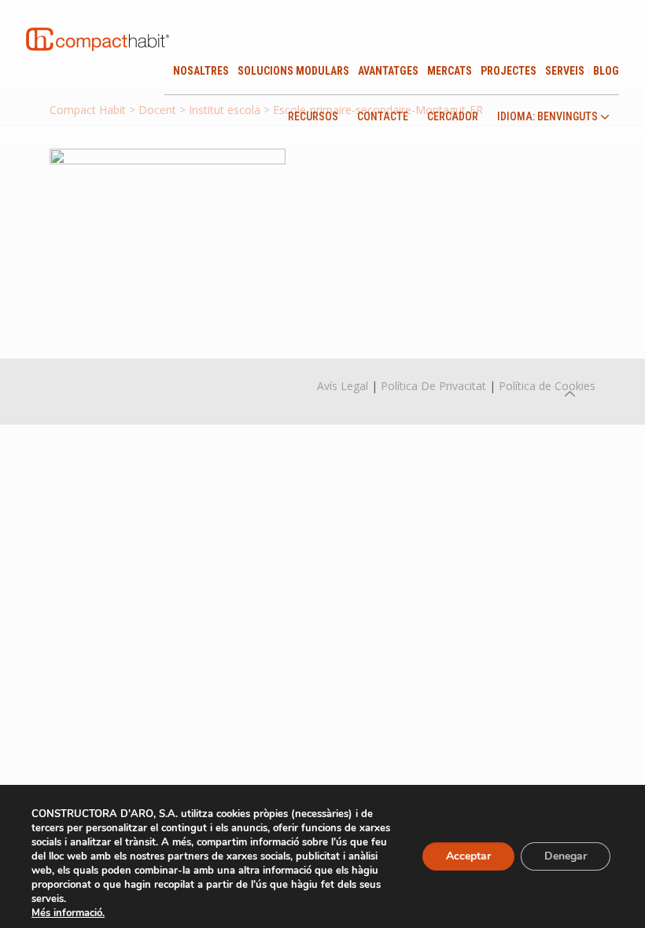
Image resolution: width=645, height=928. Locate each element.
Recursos (313, 116)
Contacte (382, 116)
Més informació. (68, 913)
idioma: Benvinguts (548, 117)
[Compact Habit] (97, 23)
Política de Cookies (547, 385)
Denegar (565, 856)
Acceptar (468, 856)
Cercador (452, 116)
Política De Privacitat (433, 385)
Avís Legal (342, 385)
